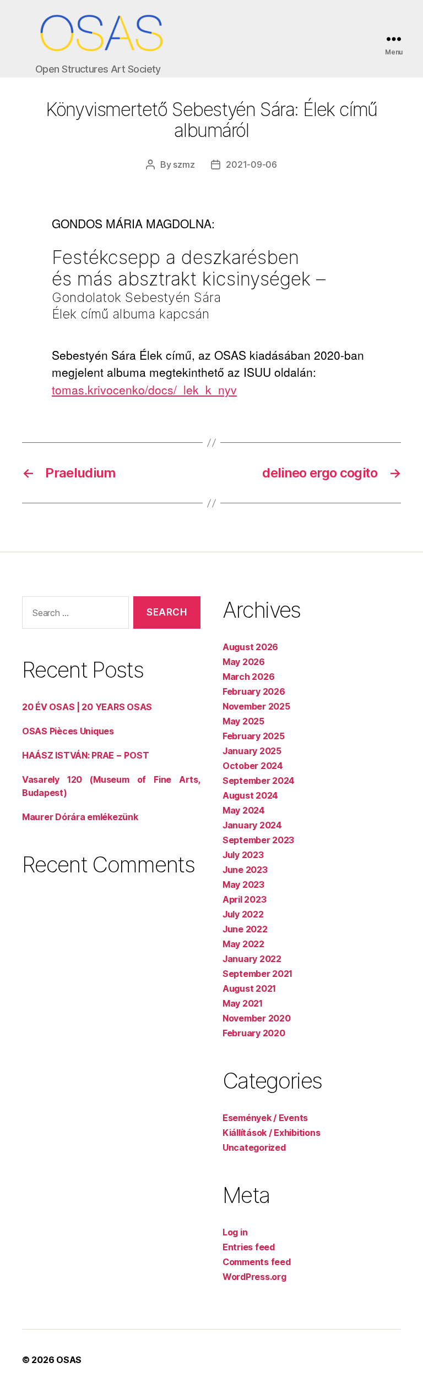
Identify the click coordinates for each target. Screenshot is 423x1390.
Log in (235, 1232)
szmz (183, 164)
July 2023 (243, 854)
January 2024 (252, 825)
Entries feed (249, 1246)
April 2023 (244, 899)
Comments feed (257, 1261)
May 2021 (243, 1003)
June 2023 (245, 869)
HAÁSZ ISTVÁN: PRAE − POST (85, 755)
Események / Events (265, 1117)
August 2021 (249, 988)
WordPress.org (254, 1276)
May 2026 (244, 661)
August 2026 (250, 646)
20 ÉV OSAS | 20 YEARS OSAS (87, 706)
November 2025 (256, 706)
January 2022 (252, 958)
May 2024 (244, 810)
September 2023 (258, 839)
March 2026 (248, 676)
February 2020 (254, 1033)
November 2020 (257, 1018)
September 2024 (259, 780)
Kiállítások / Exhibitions (271, 1132)
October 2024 (253, 765)
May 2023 (243, 884)
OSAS (69, 1359)
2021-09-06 (251, 164)
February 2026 (254, 691)
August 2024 (250, 795)
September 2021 (257, 973)
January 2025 (252, 750)
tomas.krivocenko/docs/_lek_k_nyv (144, 389)
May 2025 (243, 721)
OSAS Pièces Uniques (68, 731)
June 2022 (245, 929)
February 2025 (254, 735)
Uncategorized (254, 1147)
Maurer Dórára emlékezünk (80, 816)
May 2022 (243, 943)
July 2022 (243, 914)
